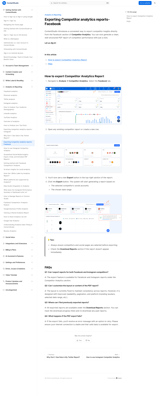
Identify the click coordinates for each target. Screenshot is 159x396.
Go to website (145, 3)
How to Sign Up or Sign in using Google (18, 17)
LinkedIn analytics (10, 113)
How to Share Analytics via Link (15, 217)
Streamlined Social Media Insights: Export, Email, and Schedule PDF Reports (16, 157)
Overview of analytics (11, 121)
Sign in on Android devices (13, 53)
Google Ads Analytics (11, 221)
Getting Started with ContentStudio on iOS (18, 30)
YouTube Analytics (10, 117)
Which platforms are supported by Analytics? (16, 181)
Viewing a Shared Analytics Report (16, 213)
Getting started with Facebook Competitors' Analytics (15, 164)
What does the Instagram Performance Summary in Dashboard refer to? (18, 191)
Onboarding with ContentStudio (15, 49)
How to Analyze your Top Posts (15, 125)
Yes (80, 340)
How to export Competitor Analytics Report (67, 60)
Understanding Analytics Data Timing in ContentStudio (18, 226)
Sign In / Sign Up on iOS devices (15, 35)
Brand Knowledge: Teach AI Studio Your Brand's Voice (18, 58)
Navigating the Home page (13, 25)
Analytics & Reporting (53, 15)
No (89, 340)
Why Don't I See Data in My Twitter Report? (16, 137)
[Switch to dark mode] (155, 3)
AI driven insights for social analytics (17, 169)
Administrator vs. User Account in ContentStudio (16, 44)
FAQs (50, 64)
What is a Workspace (11, 39)
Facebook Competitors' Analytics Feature (16, 204)
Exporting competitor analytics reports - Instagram (18, 130)
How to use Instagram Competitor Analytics (16, 149)
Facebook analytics (11, 91)
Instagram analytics (11, 103)
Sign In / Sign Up (10, 21)
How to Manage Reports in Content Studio (17, 197)
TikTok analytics (9, 99)
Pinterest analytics (10, 95)
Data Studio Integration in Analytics (16, 186)
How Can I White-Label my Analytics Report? (17, 174)
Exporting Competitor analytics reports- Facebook (18, 143)
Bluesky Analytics (10, 231)
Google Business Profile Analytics (16, 209)
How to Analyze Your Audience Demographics (15, 108)
